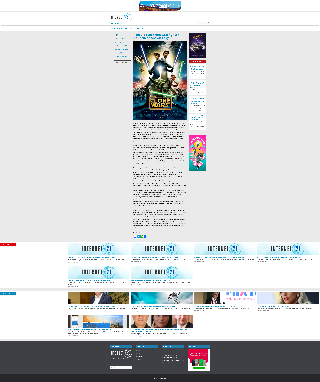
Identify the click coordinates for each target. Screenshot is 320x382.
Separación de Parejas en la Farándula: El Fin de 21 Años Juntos (197, 84)
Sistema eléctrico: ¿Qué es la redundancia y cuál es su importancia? (153, 306)
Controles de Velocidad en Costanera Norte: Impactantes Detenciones (91, 257)
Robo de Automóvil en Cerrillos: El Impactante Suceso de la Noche (279, 257)
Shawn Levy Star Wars (121, 49)
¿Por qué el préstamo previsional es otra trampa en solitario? (214, 306)
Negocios (138, 362)
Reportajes (138, 353)
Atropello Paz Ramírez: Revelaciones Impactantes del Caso (150, 280)
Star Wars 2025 (119, 53)
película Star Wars (119, 42)
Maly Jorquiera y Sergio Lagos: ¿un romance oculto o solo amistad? (197, 68)
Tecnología (138, 359)
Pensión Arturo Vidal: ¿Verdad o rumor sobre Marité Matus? (197, 117)
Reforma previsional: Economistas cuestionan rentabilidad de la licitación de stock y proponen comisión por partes (159, 330)
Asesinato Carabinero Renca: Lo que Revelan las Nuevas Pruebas (89, 280)
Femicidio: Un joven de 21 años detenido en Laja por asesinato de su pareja (156, 257)
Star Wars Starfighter (120, 56)
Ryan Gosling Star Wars (121, 46)
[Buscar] (209, 23)
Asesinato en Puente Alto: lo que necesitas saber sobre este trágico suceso (219, 257)
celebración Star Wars (121, 39)
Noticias (138, 350)
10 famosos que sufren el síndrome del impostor (273, 306)
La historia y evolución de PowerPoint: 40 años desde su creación (89, 329)
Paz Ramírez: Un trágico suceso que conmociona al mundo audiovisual (197, 100)
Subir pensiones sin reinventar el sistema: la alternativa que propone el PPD (93, 306)
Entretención (139, 356)
